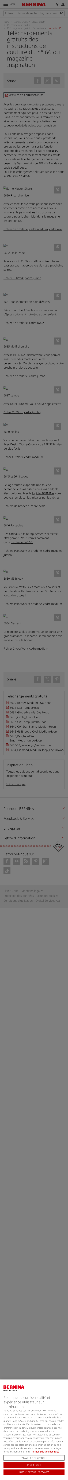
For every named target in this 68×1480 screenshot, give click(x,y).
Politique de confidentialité (45, 1451)
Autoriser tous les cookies (34, 1472)
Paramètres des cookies (34, 1457)
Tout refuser (34, 1465)
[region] (34, 1429)
